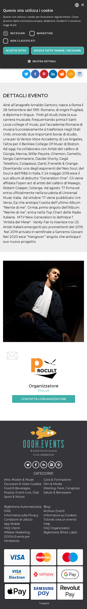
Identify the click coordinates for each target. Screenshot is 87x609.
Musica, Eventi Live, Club (21, 492)
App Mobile (12, 524)
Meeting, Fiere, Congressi (62, 488)
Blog (47, 507)
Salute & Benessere (57, 492)
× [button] (82, 5)
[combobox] (77, 5)
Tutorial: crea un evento (60, 519)
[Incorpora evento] (71, 74)
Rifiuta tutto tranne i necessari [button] (57, 50)
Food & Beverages (17, 488)
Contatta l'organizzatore (43, 399)
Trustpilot (44, 603)
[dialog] (43, 34)
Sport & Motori (14, 497)
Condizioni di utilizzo (18, 519)
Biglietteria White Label (60, 532)
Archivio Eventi (54, 511)
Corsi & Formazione (57, 480)
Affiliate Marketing (17, 532)
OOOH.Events (48, 450)
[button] (43, 61)
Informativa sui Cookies (60, 515)
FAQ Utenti (12, 528)
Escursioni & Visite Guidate (22, 484)
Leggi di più (10, 25)
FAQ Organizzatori (57, 528)
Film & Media (53, 484)
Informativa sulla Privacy (21, 515)
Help (47, 524)
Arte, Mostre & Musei (19, 480)
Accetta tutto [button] (16, 50)
